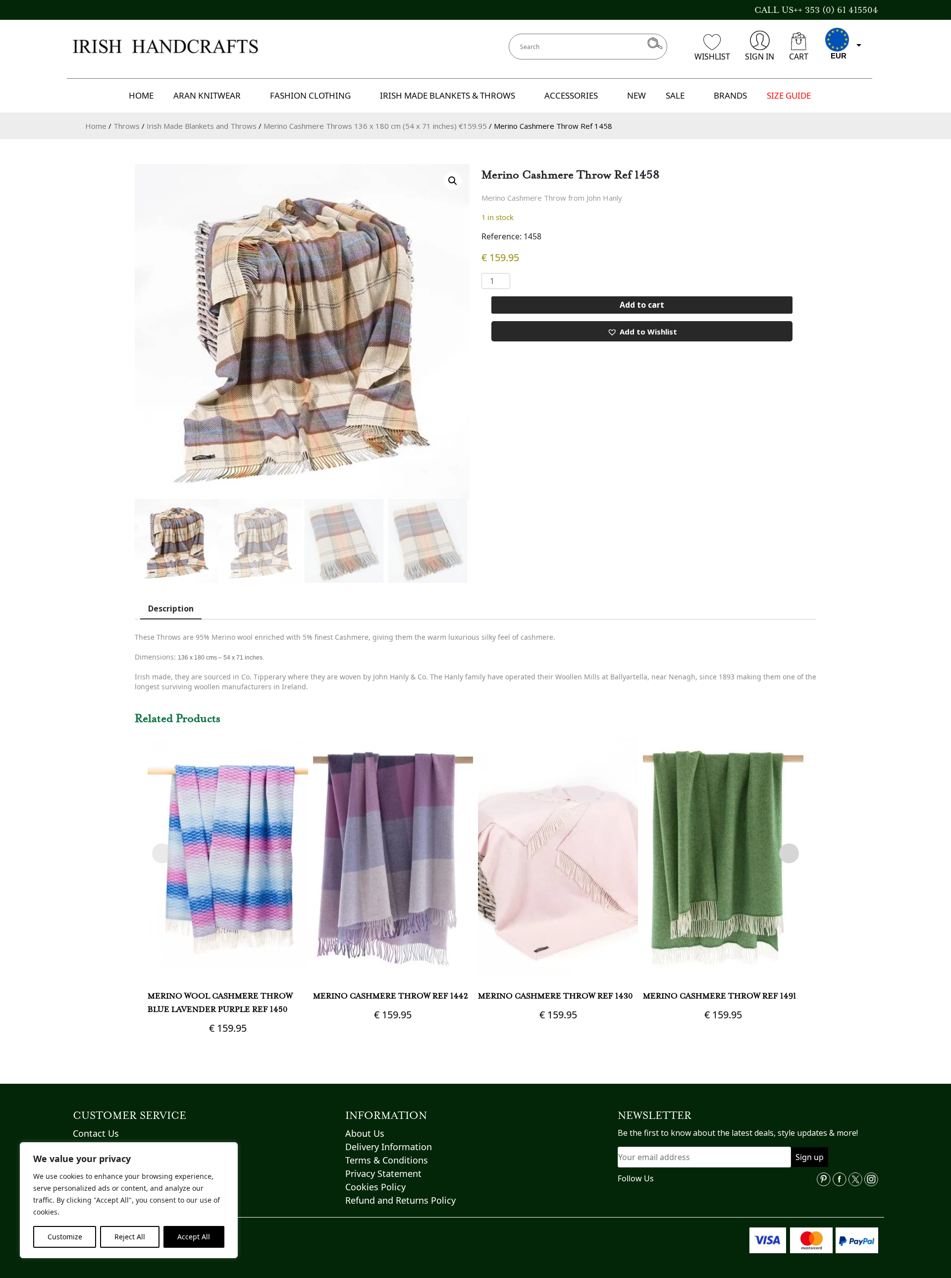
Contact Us (96, 1133)
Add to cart (642, 304)
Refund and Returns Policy (400, 1200)
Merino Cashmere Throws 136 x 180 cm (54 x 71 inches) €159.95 (375, 126)
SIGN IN (759, 56)
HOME (141, 95)
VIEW (227, 913)
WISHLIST (712, 56)
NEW (636, 95)
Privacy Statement (383, 1173)
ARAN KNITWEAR (207, 95)
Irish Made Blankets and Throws (202, 126)
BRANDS (730, 95)
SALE (675, 95)
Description (171, 608)
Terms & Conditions (386, 1160)
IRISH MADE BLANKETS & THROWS (447, 95)
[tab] (171, 609)
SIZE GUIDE (789, 95)
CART (798, 56)
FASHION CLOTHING (310, 95)
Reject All (129, 1236)
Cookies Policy (375, 1187)
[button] (453, 181)
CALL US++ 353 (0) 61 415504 (816, 9)
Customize (65, 1236)
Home (95, 126)
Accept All (193, 1236)
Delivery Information (388, 1147)
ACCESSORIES (571, 95)
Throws (126, 126)
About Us (364, 1133)
